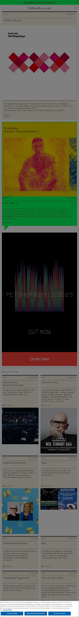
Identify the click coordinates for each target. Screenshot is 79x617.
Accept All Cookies (59, 613)
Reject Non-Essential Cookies (36, 613)
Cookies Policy (7, 610)
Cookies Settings (12, 613)
